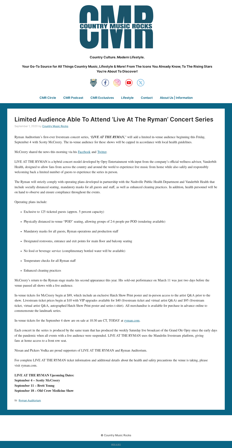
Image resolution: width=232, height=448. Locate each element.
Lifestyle (127, 98)
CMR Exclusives (102, 98)
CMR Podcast (73, 98)
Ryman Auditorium (30, 400)
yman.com (132, 320)
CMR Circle (48, 98)
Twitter (101, 151)
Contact (147, 98)
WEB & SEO (116, 444)
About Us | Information (176, 98)
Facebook (84, 151)
